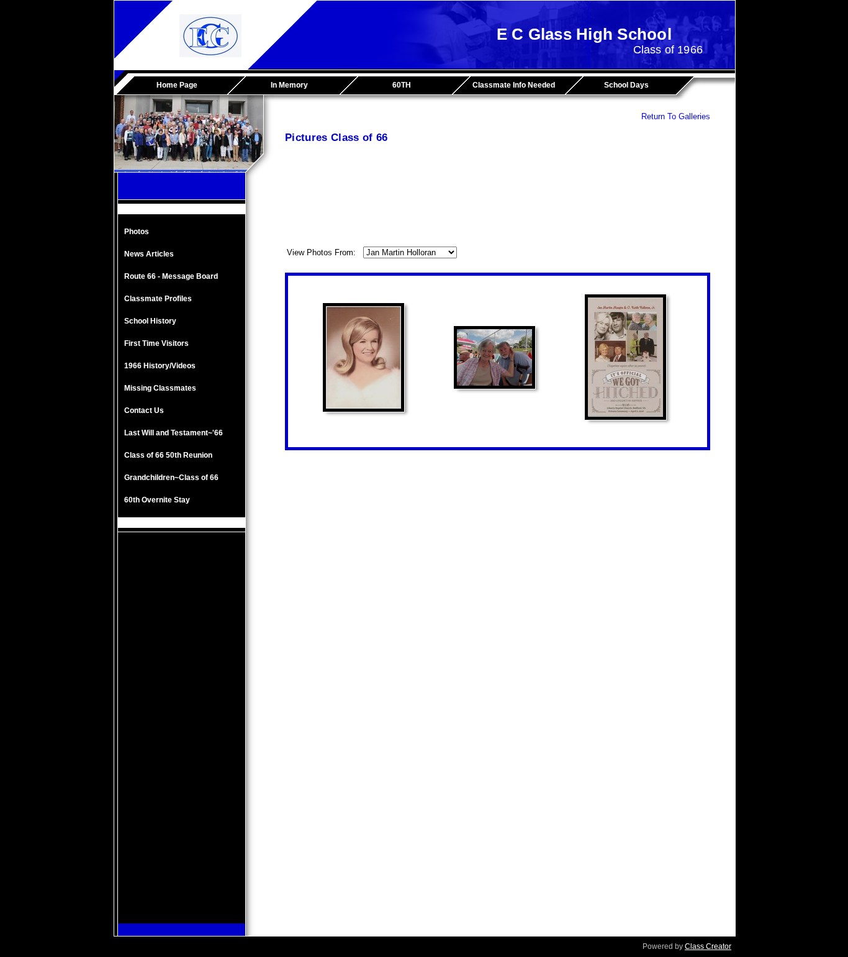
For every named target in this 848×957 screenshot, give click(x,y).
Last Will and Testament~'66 (173, 433)
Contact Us (144, 410)
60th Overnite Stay (157, 500)
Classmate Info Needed (513, 85)
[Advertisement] (182, 737)
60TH (401, 85)
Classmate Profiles (158, 298)
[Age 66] (494, 357)
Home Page (176, 85)
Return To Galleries (675, 116)
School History (150, 321)
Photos (136, 231)
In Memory (289, 85)
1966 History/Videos (160, 365)
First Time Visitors (156, 343)
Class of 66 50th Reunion (168, 455)
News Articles (149, 254)
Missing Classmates (160, 388)
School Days (626, 85)
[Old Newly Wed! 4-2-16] (625, 357)
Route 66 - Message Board (171, 276)
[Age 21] (363, 357)
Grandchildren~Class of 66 (171, 477)
